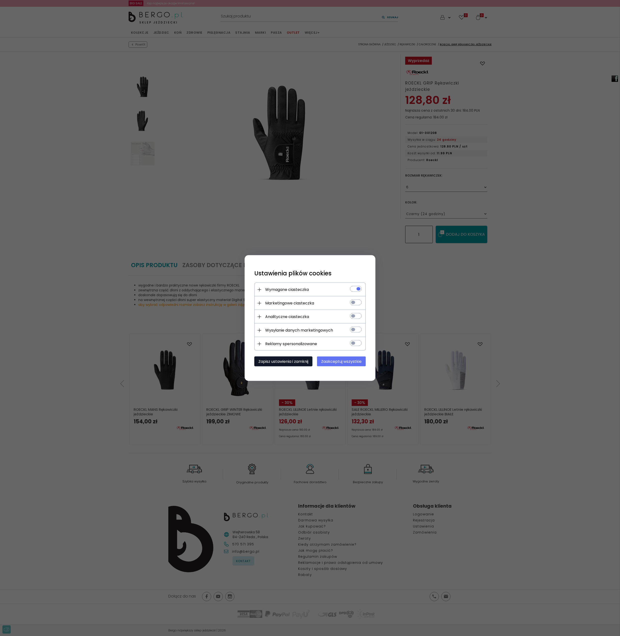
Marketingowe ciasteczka (289, 303)
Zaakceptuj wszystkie (341, 361)
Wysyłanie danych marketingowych (299, 330)
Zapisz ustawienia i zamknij (283, 361)
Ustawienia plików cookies (293, 273)
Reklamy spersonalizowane (291, 344)
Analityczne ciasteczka (287, 316)
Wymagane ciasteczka (287, 289)
